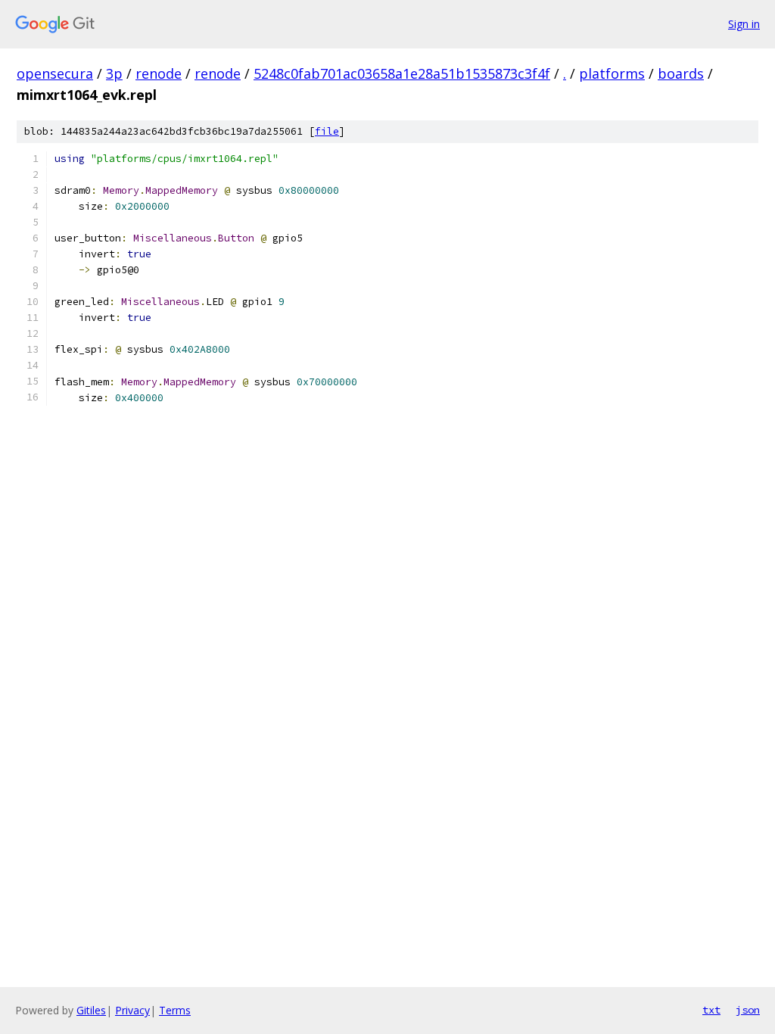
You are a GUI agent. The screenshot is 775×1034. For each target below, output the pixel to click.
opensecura (55, 73)
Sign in (744, 24)
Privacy (132, 1010)
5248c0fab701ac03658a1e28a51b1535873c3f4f (402, 73)
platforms (612, 73)
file (327, 131)
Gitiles (91, 1010)
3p (114, 73)
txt (711, 1010)
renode (158, 73)
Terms (175, 1010)
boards (681, 73)
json (748, 1010)
